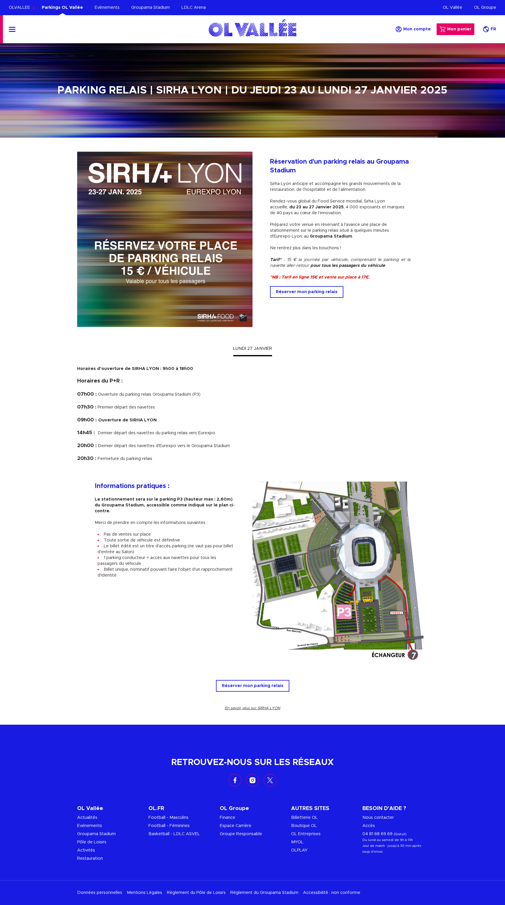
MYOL (297, 842)
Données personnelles (99, 892)
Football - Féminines (169, 825)
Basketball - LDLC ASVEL (174, 834)
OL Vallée (452, 7)
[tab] (252, 348)
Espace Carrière (235, 825)
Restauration (90, 858)
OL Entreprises (306, 834)
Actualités (87, 817)
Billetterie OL (304, 817)
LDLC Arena (193, 7)
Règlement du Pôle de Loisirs (196, 892)
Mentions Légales (144, 892)
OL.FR (156, 808)
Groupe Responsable (241, 834)
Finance (227, 817)
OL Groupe (485, 7)
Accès (368, 825)
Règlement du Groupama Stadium (264, 892)
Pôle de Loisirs (91, 842)
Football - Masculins (168, 817)
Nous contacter (378, 817)
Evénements (107, 7)
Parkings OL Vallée (62, 7)
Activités (86, 850)
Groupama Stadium (150, 7)
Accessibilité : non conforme (331, 892)
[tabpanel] (252, 414)
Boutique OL (304, 825)
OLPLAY (299, 850)
